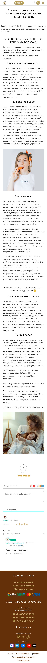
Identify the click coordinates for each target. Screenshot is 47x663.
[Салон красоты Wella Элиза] (5, 3)
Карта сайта (35, 654)
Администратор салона (15, 543)
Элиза (20, 545)
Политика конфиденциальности (23, 657)
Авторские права (23, 660)
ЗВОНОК (19, 3)
